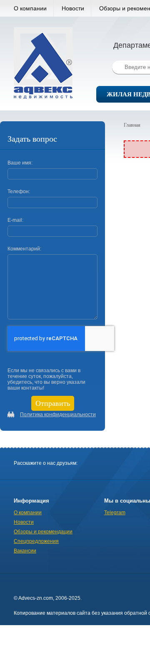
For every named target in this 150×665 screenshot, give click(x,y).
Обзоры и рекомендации (43, 532)
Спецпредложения (36, 541)
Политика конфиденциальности (58, 414)
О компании (30, 8)
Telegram (114, 512)
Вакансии (25, 551)
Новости (73, 8)
